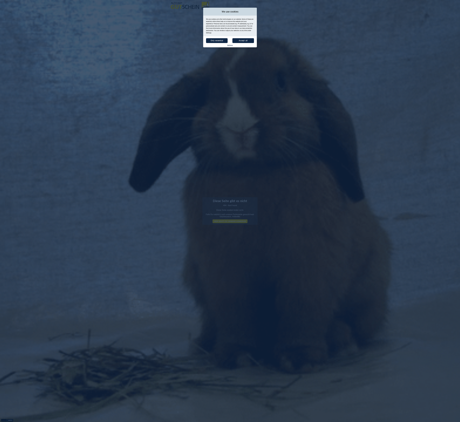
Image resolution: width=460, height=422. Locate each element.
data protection (247, 28)
